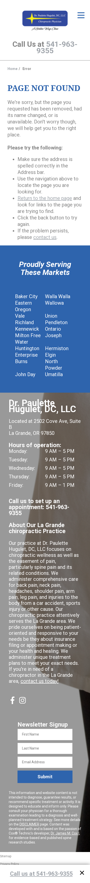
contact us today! (39, 681)
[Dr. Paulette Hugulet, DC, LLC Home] (45, 21)
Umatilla (54, 374)
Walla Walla (57, 296)
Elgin (50, 355)
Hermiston (56, 348)
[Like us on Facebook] (12, 702)
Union (51, 316)
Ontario (53, 329)
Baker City (26, 296)
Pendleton (56, 322)
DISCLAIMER (29, 824)
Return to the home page (45, 198)
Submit (45, 776)
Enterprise (26, 355)
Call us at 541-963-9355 (41, 873)
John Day (25, 374)
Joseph (53, 335)
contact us (44, 237)
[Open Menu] (81, 15)
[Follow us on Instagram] (22, 702)
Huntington (27, 348)
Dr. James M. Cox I (65, 833)
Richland (24, 322)
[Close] (82, 874)
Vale (20, 316)
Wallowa (54, 303)
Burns (21, 361)
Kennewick (27, 329)
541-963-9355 (57, 47)
